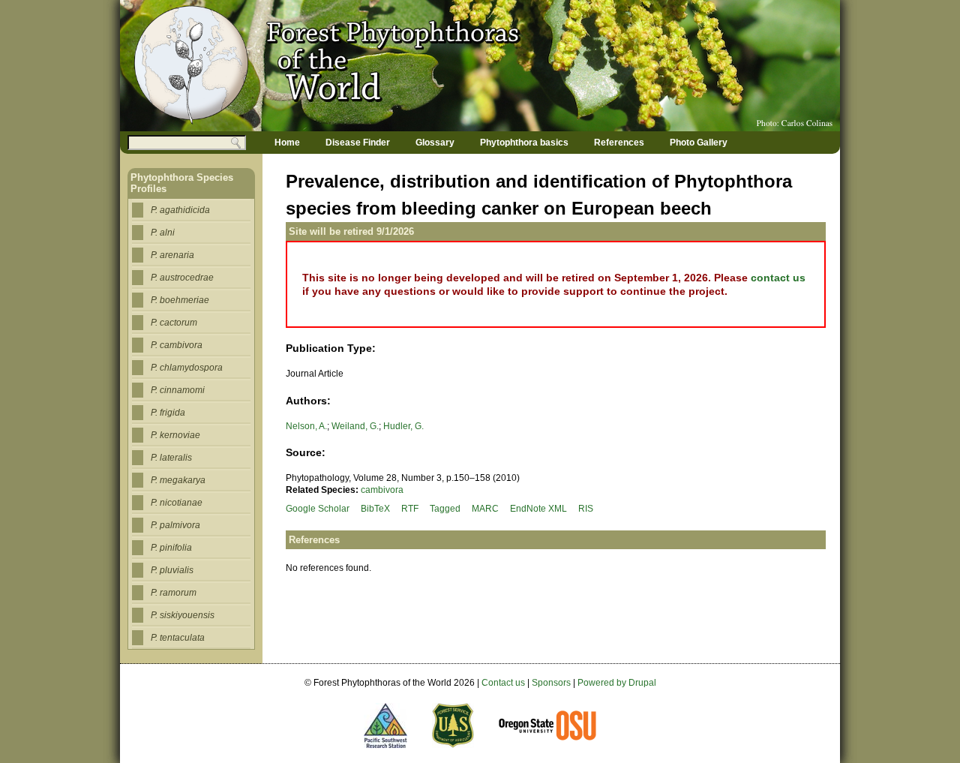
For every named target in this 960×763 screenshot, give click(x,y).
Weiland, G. (355, 426)
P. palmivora (175, 525)
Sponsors (551, 682)
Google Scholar (318, 508)
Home (287, 142)
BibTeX (375, 508)
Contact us (503, 682)
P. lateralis (171, 457)
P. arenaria (172, 255)
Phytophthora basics (524, 142)
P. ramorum (173, 592)
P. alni (163, 232)
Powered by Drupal (617, 682)
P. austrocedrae (182, 277)
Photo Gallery (699, 142)
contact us (778, 278)
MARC (485, 508)
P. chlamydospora (187, 367)
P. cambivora (176, 345)
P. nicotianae (176, 502)
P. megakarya (178, 480)
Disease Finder (358, 142)
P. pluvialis (172, 570)
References (619, 142)
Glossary (435, 142)
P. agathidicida (180, 210)
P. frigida (168, 412)
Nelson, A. (306, 426)
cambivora (382, 490)
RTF (409, 508)
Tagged (445, 508)
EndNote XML (538, 508)
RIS (585, 508)
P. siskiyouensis (182, 615)
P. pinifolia (171, 547)
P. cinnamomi (178, 390)
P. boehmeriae (180, 300)
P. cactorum (174, 322)
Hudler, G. (403, 426)
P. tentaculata (178, 637)
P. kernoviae (175, 435)
